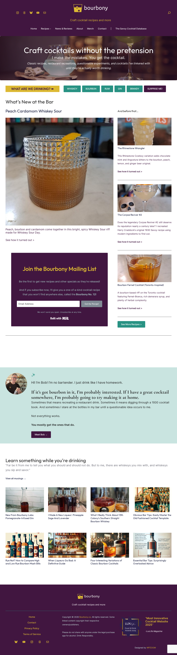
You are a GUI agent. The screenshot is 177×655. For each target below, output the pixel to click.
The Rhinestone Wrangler (131, 148)
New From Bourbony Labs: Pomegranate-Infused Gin (20, 517)
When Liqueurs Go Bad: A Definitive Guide (62, 562)
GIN (120, 88)
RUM (107, 88)
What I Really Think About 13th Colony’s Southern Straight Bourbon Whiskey (107, 518)
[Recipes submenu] (50, 28)
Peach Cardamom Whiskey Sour (34, 110)
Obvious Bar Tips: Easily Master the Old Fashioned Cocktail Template (152, 517)
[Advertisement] (88, 349)
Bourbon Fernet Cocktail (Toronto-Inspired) (141, 285)
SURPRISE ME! (154, 88)
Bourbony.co (85, 617)
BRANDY (134, 88)
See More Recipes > (131, 324)
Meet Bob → (41, 434)
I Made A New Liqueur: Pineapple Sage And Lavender (65, 517)
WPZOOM (151, 647)
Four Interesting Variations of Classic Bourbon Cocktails (106, 562)
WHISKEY (72, 88)
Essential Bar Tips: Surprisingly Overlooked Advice (149, 562)
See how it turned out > (20, 240)
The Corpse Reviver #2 (130, 214)
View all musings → (16, 478)
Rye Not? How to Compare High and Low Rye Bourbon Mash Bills (23, 562)
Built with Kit (59, 318)
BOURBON (91, 88)
